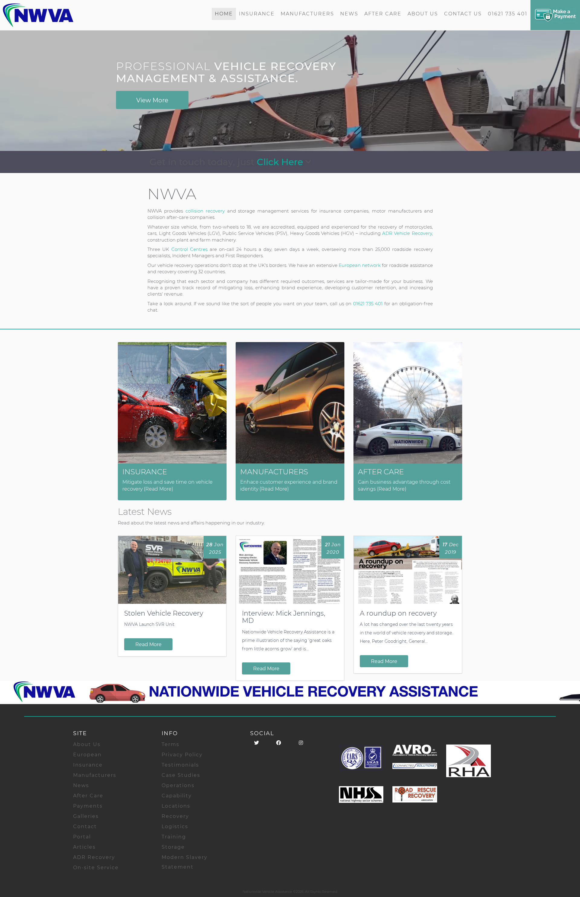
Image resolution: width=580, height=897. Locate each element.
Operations (178, 785)
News (349, 14)
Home (224, 14)
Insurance (257, 14)
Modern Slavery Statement (185, 862)
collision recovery (205, 211)
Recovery (175, 816)
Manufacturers (307, 14)
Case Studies (181, 775)
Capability (177, 796)
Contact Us (463, 14)
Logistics (175, 826)
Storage (173, 847)
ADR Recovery (94, 857)
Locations (176, 806)
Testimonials (180, 765)
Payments (88, 806)
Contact (85, 826)
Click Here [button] (281, 162)
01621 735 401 (507, 14)
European (87, 755)
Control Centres (189, 249)
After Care (382, 14)
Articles (84, 847)
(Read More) (158, 489)
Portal (82, 837)
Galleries (86, 816)
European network (360, 265)
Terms (170, 744)
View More (152, 100)
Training (174, 837)
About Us (423, 14)
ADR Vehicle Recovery (407, 233)
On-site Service (96, 867)
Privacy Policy (182, 755)
